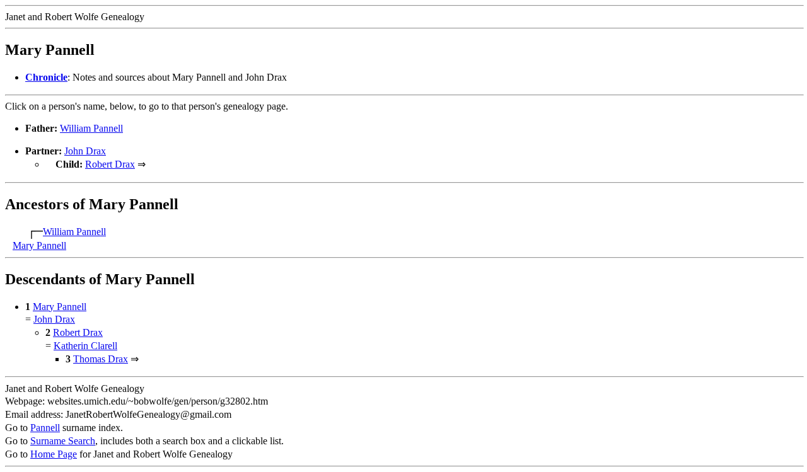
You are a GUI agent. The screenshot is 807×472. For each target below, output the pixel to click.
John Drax (85, 151)
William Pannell (91, 128)
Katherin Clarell (85, 345)
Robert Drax (110, 164)
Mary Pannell (39, 245)
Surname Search (62, 440)
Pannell (45, 427)
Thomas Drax (100, 359)
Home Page (53, 454)
